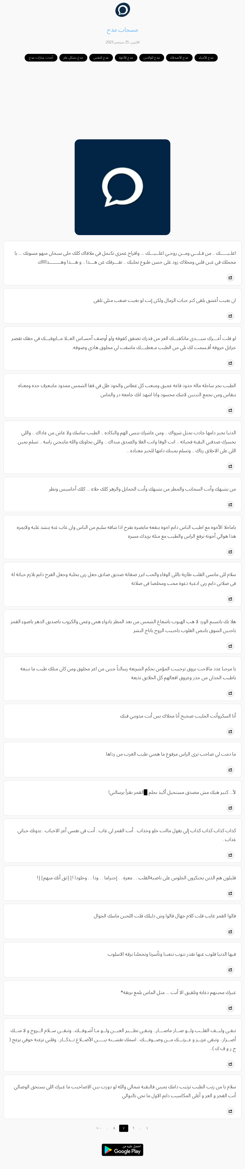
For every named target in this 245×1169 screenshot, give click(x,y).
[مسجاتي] (122, 16)
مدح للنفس (101, 57)
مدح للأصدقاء (179, 57)
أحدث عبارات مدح (41, 57)
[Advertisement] (122, 100)
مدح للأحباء (206, 57)
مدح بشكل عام (73, 57)
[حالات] (122, 1157)
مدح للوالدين (152, 57)
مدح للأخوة (126, 57)
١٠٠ (99, 1128)
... (107, 1128)
